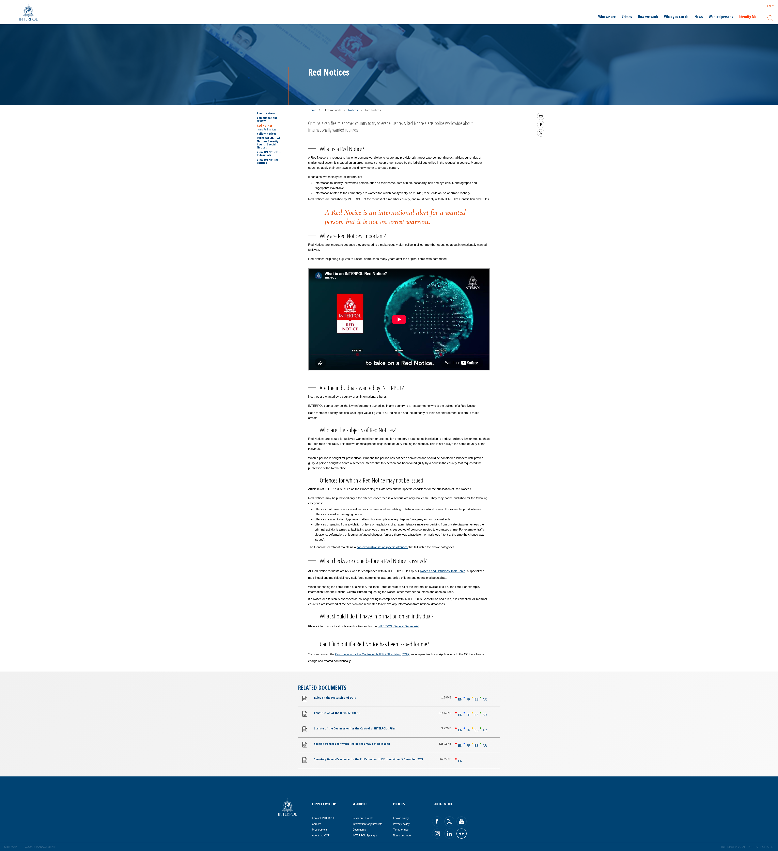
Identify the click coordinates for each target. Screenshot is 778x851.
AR (485, 699)
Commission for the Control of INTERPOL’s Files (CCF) (372, 654)
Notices (353, 110)
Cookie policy (401, 818)
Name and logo (402, 835)
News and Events (363, 818)
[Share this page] (540, 124)
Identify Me (748, 16)
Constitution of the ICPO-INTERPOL (337, 713)
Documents (359, 829)
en (769, 6)
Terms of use (400, 829)
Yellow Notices (266, 133)
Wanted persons (721, 16)
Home (312, 110)
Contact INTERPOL (323, 818)
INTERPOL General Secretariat (398, 626)
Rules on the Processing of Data (335, 697)
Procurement (319, 829)
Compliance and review (267, 119)
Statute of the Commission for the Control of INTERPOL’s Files (355, 728)
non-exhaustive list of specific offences (382, 547)
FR (468, 699)
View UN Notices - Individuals (269, 154)
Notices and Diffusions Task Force (442, 571)
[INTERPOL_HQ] (461, 834)
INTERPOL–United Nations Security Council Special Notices (268, 143)
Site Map (10, 846)
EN (460, 699)
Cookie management (40, 846)
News (699, 16)
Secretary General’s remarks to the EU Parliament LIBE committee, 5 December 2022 (368, 759)
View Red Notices (267, 129)
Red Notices (265, 125)
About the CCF (320, 835)
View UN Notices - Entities (269, 161)
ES (476, 699)
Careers (316, 823)
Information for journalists (367, 823)
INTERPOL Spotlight (365, 835)
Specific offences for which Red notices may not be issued (352, 744)
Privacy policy (401, 823)
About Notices (266, 113)
